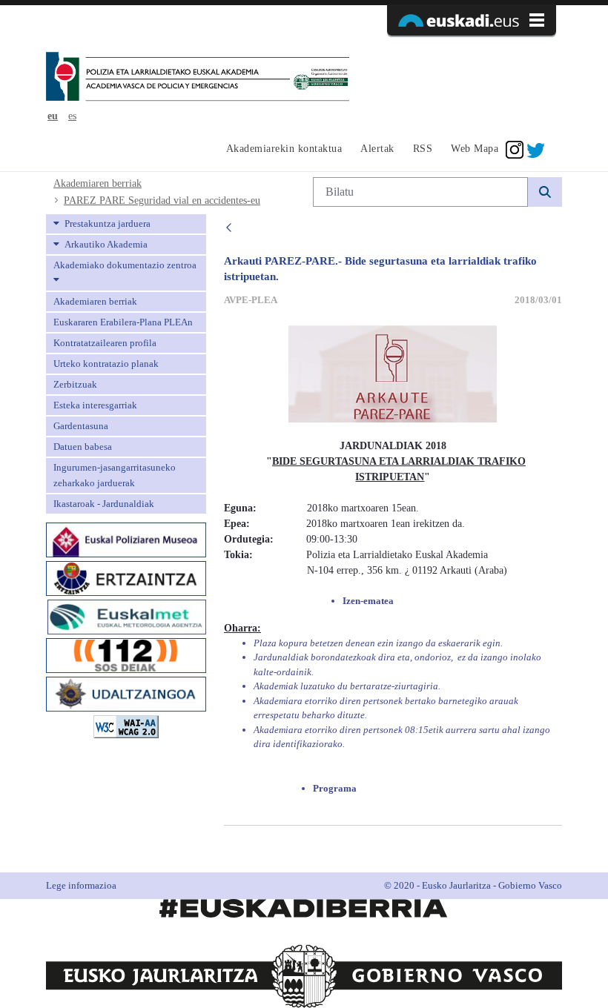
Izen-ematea (369, 600)
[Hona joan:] (197, 78)
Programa (335, 788)
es (72, 116)
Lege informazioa (81, 885)
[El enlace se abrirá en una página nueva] (126, 538)
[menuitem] (282, 150)
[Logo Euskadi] (471, 20)
